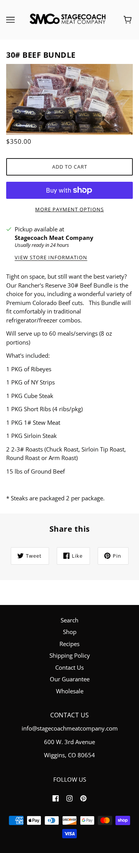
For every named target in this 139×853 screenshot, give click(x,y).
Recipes (69, 644)
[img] (56, 797)
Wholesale (69, 691)
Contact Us (69, 667)
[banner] (68, 19)
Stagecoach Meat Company (54, 237)
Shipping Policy (69, 655)
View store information (51, 258)
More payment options (69, 209)
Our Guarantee (70, 679)
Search (69, 620)
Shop (69, 632)
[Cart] (129, 20)
